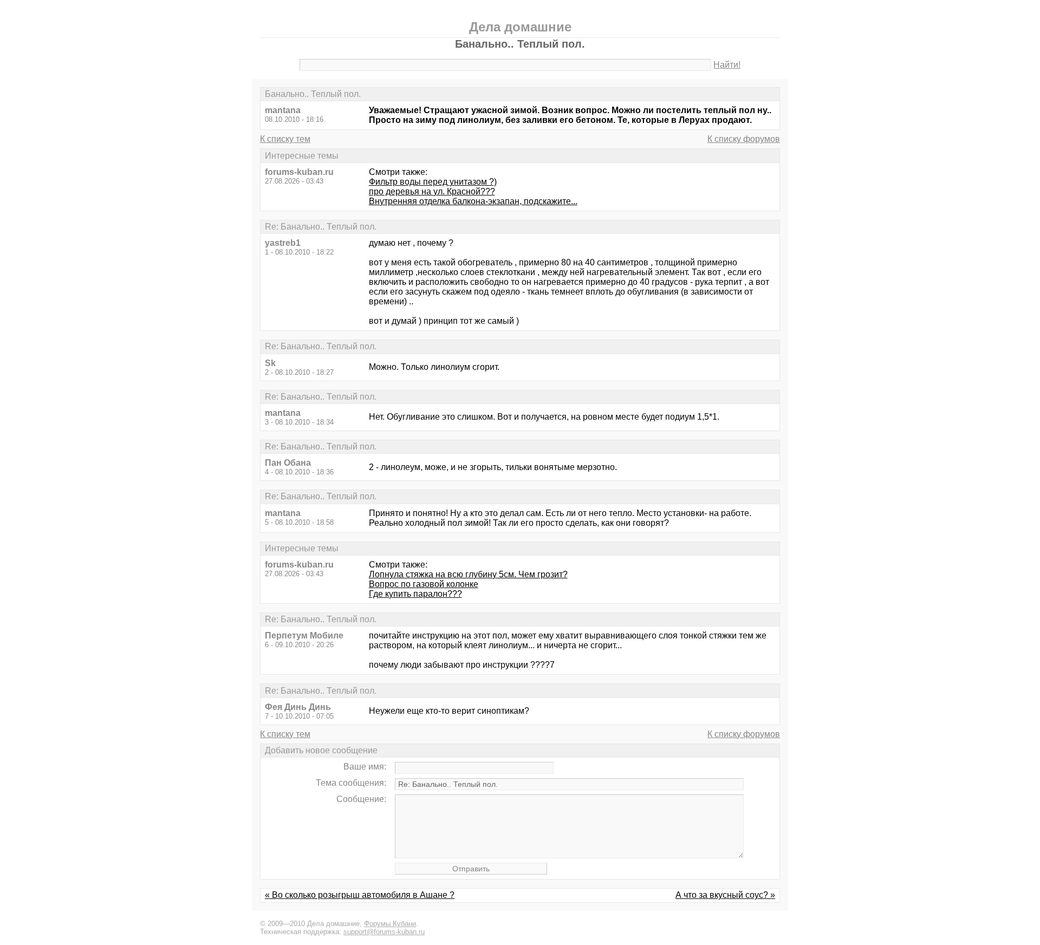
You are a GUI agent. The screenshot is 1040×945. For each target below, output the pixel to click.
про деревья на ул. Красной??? (432, 191)
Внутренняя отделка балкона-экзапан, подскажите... (473, 201)
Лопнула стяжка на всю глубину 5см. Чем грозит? (468, 574)
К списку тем (285, 139)
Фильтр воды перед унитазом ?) (433, 181)
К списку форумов (743, 139)
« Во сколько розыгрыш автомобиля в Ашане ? (359, 895)
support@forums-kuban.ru (384, 932)
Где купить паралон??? (415, 593)
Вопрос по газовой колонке (423, 584)
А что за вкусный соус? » (725, 895)
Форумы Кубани (390, 924)
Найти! (726, 64)
